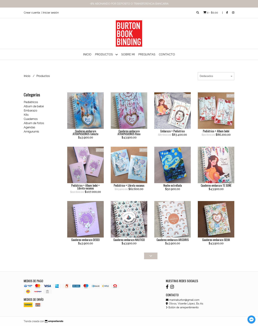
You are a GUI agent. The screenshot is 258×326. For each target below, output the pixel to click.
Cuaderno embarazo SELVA (216, 240)
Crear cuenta (32, 12)
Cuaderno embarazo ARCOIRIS (173, 240)
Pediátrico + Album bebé (216, 131)
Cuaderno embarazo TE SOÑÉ (216, 185)
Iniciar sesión (51, 12)
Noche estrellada (172, 185)
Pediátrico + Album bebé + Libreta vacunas (85, 186)
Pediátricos (31, 102)
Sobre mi (128, 54)
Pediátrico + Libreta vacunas (129, 185)
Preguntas (146, 54)
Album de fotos (34, 123)
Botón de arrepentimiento (183, 307)
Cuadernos (31, 119)
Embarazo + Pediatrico (172, 131)
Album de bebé (34, 106)
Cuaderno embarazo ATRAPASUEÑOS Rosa (129, 132)
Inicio (87, 54)
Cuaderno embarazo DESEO (85, 240)
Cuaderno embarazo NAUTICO (129, 240)
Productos (104, 54)
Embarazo (30, 110)
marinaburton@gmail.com (184, 299)
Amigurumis (31, 131)
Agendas (29, 127)
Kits (26, 114)
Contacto (167, 54)
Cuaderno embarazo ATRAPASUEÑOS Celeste (85, 132)
